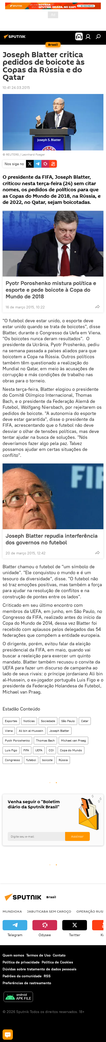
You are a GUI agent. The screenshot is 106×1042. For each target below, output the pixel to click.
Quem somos (13, 955)
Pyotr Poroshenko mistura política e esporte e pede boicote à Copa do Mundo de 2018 (51, 290)
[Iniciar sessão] (88, 36)
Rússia (63, 760)
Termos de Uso (38, 955)
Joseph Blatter (59, 731)
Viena (9, 731)
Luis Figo (11, 750)
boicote (47, 760)
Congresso (12, 760)
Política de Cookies (57, 962)
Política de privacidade (21, 962)
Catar (85, 721)
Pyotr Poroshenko (17, 740)
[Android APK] (18, 997)
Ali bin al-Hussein (31, 731)
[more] (97, 306)
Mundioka (12, 911)
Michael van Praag (73, 740)
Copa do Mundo (71, 750)
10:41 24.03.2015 (16, 87)
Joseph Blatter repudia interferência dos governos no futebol (52, 539)
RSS (47, 976)
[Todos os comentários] (8, 1034)
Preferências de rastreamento (27, 983)
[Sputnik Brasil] (15, 38)
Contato (59, 955)
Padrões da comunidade (22, 976)
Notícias (29, 721)
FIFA (26, 750)
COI (51, 750)
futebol (31, 760)
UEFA (38, 750)
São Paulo (68, 721)
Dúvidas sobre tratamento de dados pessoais (39, 969)
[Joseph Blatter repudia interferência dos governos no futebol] (53, 496)
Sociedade (48, 721)
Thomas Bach (45, 740)
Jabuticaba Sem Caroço (49, 911)
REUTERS (12, 154)
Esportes (11, 721)
